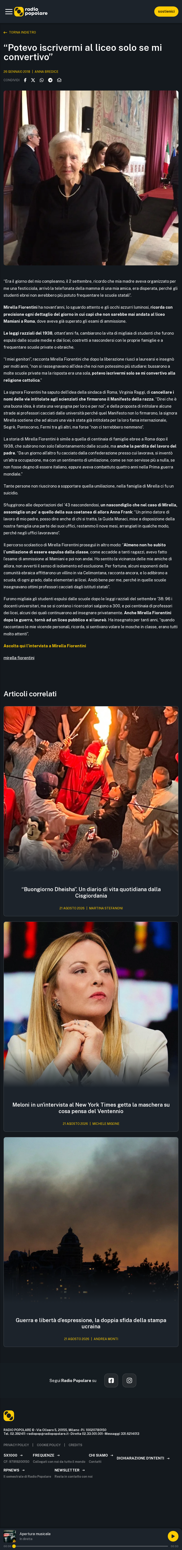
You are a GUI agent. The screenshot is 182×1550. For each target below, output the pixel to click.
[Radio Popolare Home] (30, 11)
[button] (9, 11)
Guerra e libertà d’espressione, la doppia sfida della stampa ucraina (91, 1323)
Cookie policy (49, 1445)
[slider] (14, 1546)
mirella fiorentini (19, 658)
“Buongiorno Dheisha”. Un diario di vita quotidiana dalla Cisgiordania (91, 892)
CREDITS (75, 1445)
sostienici (166, 11)
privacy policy (16, 1445)
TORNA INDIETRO (22, 32)
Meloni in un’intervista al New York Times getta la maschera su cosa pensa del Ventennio (91, 1108)
